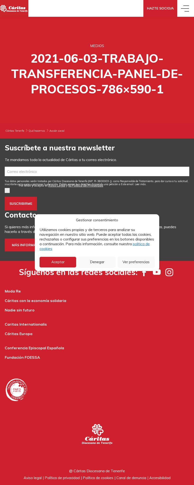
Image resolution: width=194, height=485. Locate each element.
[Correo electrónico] (97, 171)
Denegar (97, 262)
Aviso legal (33, 478)
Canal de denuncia (131, 478)
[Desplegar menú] (185, 8)
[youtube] (157, 272)
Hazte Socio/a (160, 8)
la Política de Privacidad (85, 185)
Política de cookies (98, 478)
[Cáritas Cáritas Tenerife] (14, 8)
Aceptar (58, 262)
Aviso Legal (56, 185)
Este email (127, 184)
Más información (28, 245)
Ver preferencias (136, 262)
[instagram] (169, 272)
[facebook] (144, 272)
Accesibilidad (160, 478)
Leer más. (140, 184)
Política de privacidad (62, 478)
